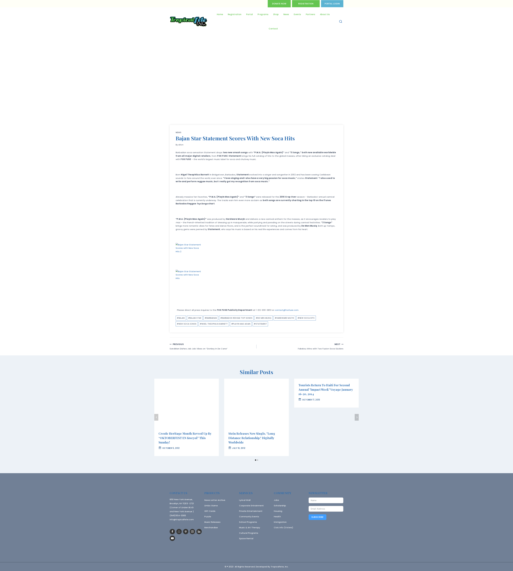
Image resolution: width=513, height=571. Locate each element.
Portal (249, 14)
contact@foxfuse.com (287, 310)
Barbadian (211, 318)
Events (297, 14)
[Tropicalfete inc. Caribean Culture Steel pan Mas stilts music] (188, 21)
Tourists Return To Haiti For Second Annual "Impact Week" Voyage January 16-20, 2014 (325, 389)
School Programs (248, 522)
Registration (305, 3)
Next (357, 417)
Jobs (276, 500)
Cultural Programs (248, 533)
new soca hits (306, 318)
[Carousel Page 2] (257, 460)
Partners (310, 14)
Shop (276, 14)
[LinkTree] (185, 531)
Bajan (181, 318)
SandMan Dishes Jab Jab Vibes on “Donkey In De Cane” (199, 346)
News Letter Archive (214, 500)
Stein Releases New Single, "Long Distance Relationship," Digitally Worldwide (251, 437)
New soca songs (187, 324)
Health (277, 516)
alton (181, 144)
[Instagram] (192, 531)
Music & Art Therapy (249, 527)
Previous (156, 417)
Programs (263, 14)
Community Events (249, 516)
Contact (273, 28)
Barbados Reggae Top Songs (236, 318)
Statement (260, 324)
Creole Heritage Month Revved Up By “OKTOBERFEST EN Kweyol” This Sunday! (185, 437)
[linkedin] (199, 531)
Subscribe (317, 517)
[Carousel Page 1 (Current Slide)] (255, 460)
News (286, 14)
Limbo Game (211, 505)
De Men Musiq (263, 318)
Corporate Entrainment (251, 505)
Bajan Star (194, 318)
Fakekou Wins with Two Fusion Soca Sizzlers (320, 346)
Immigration (280, 522)
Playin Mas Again (240, 324)
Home (220, 14)
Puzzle (207, 516)
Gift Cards (209, 511)
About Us (325, 14)
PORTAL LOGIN (332, 3)
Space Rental (246, 538)
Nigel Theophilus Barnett (214, 324)
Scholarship (280, 505)
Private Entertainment (251, 511)
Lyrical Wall (244, 500)
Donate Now (279, 3)
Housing (278, 511)
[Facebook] (172, 531)
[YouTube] (172, 538)
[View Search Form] (340, 21)
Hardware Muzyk (284, 318)
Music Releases (212, 522)
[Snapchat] (179, 531)
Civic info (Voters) (283, 527)
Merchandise (211, 527)
